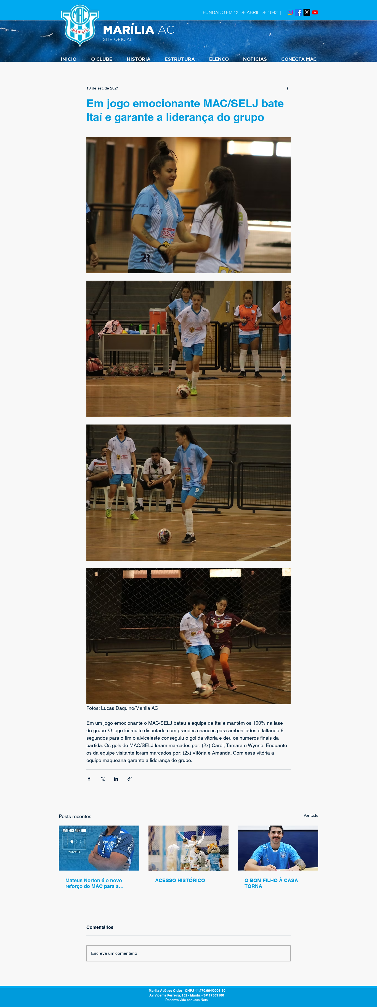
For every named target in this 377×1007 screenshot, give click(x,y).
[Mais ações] (287, 88)
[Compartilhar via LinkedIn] (116, 778)
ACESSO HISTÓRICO (180, 880)
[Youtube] (315, 12)
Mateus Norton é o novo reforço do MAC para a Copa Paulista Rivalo (93, 883)
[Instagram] (290, 12)
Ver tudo (311, 815)
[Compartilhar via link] (129, 778)
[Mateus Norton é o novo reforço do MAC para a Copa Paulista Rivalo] (99, 848)
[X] (306, 12)
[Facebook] (298, 12)
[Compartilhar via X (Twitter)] (102, 778)
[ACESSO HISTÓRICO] (188, 848)
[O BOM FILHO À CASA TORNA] (278, 848)
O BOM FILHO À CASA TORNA (271, 883)
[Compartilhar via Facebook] (89, 778)
